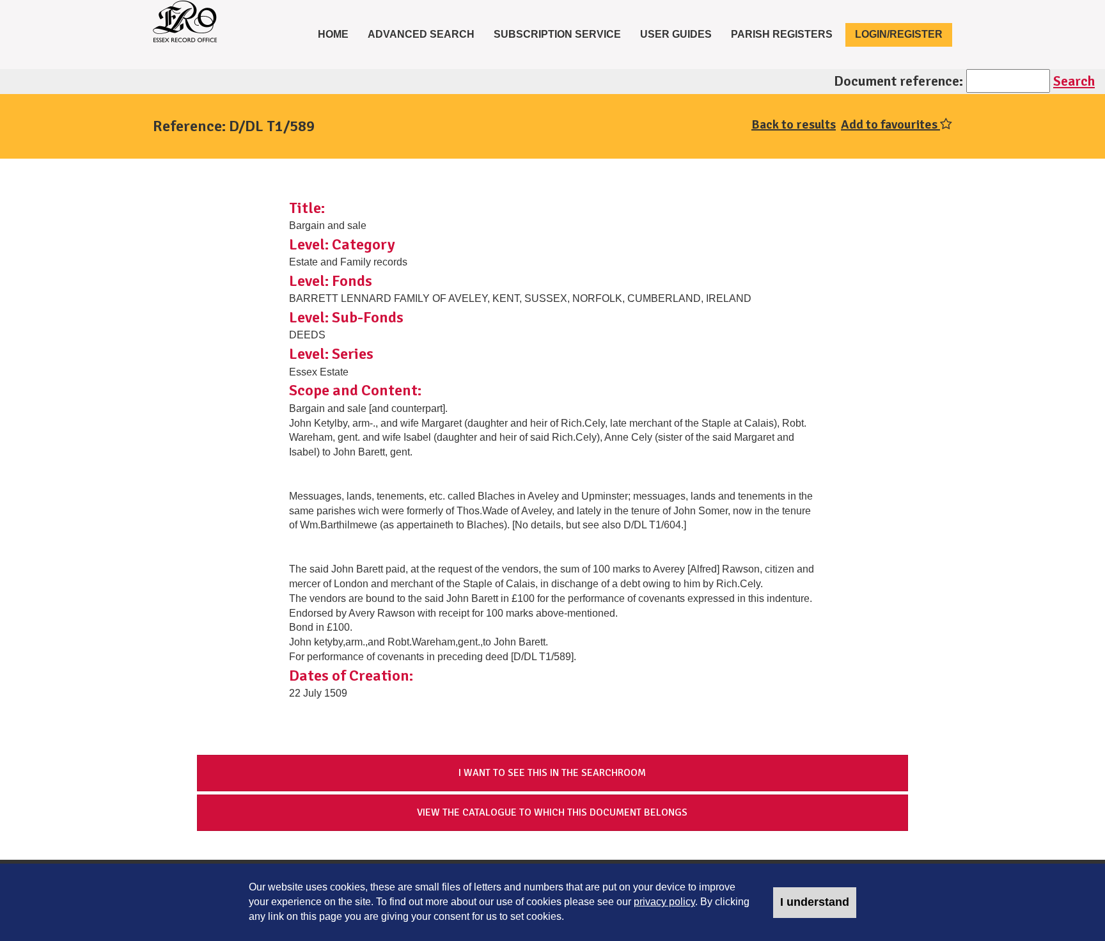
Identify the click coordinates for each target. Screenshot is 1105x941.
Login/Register (899, 34)
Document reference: (898, 81)
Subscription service (557, 34)
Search (1074, 81)
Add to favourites (890, 124)
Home (338, 34)
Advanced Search (421, 34)
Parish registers (782, 34)
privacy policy (664, 901)
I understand (814, 902)
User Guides (676, 34)
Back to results (793, 124)
